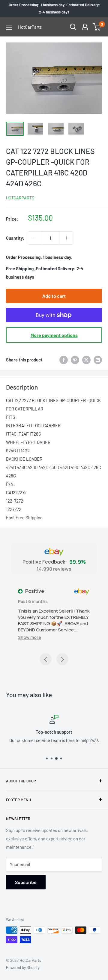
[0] (97, 26)
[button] (29, 637)
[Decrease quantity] (34, 238)
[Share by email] (98, 359)
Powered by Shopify (23, 967)
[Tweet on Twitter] (86, 359)
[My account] (85, 27)
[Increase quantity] (66, 238)
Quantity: (15, 238)
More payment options (54, 335)
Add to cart (54, 296)
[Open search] (73, 27)
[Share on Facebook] (63, 359)
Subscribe (26, 882)
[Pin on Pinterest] (75, 359)
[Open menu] (9, 27)
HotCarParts (20, 197)
